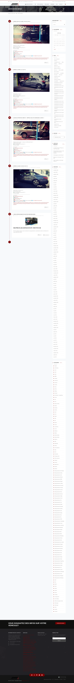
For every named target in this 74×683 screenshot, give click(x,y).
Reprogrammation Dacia (58, 491)
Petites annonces (57, 458)
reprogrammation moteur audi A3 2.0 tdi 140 (59, 93)
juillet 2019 (55, 180)
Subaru (56, 588)
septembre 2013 (56, 327)
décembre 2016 (56, 245)
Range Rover (57, 464)
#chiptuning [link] (15, 155)
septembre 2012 (56, 352)
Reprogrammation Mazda (58, 529)
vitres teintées (56, 127)
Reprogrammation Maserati (59, 527)
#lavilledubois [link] (28, 155)
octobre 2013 (55, 325)
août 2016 (55, 254)
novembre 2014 (56, 298)
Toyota (56, 592)
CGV (28, 680)
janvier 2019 (55, 193)
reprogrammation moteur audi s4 (59, 95)
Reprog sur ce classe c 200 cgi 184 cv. (21, 21)
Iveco (55, 414)
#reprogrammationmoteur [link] (45, 154)
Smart (56, 586)
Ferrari (56, 397)
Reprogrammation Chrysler (59, 487)
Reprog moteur (29, 4)
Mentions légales (24, 680)
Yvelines (56, 611)
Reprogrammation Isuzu (58, 510)
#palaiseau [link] (14, 156)
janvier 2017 (55, 243)
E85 (35, 4)
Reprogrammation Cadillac (59, 483)
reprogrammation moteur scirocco (57, 119)
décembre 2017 (56, 220)
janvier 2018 (55, 218)
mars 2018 (55, 214)
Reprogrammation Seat (58, 554)
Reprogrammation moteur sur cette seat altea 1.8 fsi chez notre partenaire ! (59, 152)
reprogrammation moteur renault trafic (59, 117)
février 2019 (55, 191)
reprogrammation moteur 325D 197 (58, 88)
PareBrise (52, 4)
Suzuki (56, 590)
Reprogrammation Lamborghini (59, 521)
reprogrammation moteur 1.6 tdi (58, 85)
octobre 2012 (55, 350)
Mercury (56, 439)
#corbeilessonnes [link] (36, 154)
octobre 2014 (55, 300)
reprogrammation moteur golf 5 (58, 104)
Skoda (56, 584)
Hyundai (56, 407)
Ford (55, 401)
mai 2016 (55, 260)
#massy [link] (46, 155)
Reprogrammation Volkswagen (59, 571)
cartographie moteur (57, 62)
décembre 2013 (56, 321)
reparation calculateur (57, 79)
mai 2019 (55, 184)
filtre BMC (62, 73)
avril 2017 (55, 237)
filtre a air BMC (31, 643)
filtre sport (60, 74)
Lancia (56, 424)
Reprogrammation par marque (59, 542)
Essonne (56, 393)
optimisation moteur (57, 76)
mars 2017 (55, 239)
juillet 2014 (55, 306)
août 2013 (55, 329)
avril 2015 (55, 287)
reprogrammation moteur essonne (59, 102)
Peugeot (56, 460)
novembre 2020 (56, 170)
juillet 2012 (55, 354)
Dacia (55, 386)
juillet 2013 (55, 331)
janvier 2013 (55, 344)
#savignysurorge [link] (42, 155)
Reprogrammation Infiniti (58, 508)
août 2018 (55, 203)
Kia (55, 420)
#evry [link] (33, 154)
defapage (55, 63)
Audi (55, 372)
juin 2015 (55, 283)
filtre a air (25, 643)
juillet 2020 (55, 178)
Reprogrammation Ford (58, 502)
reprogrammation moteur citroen (59, 101)
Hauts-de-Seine (57, 403)
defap (62, 62)
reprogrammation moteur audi (58, 89)
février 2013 (55, 342)
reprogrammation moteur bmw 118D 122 (58, 99)
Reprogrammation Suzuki (58, 565)
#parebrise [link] (21, 55)
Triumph (56, 594)
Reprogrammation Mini (58, 533)
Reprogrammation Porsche (59, 546)
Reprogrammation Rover (58, 550)
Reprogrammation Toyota (58, 569)
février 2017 (55, 241)
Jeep (55, 418)
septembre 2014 (56, 302)
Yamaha (56, 609)
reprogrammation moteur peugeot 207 (59, 113)
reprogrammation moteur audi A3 (59, 91)
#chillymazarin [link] (33, 155)
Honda (56, 405)
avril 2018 (55, 212)
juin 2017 (55, 233)
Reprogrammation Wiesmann (59, 577)
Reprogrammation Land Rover (59, 525)
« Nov (55, 49)
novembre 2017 (56, 222)
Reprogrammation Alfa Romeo (59, 470)
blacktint (55, 60)
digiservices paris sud (57, 68)
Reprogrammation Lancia (58, 523)
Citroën (56, 384)
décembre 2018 (56, 195)
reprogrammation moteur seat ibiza (58, 122)
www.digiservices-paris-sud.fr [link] (37, 55)
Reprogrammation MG (58, 531)
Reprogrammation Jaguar (58, 512)
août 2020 (55, 176)
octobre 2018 (55, 199)
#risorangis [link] (24, 155)
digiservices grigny (57, 66)
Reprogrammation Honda (58, 504)
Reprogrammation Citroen (59, 489)
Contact (61, 4)
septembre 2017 (56, 226)
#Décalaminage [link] (17, 53)
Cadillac (56, 378)
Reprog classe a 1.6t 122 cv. (19, 69)
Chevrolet (56, 380)
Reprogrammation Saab (58, 552)
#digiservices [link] (15, 154)
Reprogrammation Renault (59, 548)
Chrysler (56, 382)
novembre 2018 (56, 197)
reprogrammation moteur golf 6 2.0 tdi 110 (58, 108)
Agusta (56, 365)
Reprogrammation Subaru (58, 563)
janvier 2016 (55, 268)
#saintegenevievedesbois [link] (28, 154)
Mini (55, 441)
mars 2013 (55, 340)
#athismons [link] (21, 155)
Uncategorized (57, 596)
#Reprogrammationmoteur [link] (19, 51)
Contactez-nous (60, 623)
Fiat (55, 399)
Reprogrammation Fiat (58, 500)
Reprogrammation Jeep (58, 514)
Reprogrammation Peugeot (59, 544)
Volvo (56, 607)
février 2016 (55, 266)
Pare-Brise (61, 679)
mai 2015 (55, 285)
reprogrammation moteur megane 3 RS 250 (59, 110)
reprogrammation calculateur (58, 82)
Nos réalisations (37, 22)
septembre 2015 (56, 277)
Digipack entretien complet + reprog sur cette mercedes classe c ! (28, 117)
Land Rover (56, 426)
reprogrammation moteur (57, 84)
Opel (55, 449)
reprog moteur (34, 649)
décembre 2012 (56, 346)
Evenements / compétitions (59, 395)
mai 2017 (55, 235)
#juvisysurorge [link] (22, 154)
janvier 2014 (55, 319)
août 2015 (55, 279)
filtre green (55, 74)
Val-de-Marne (57, 598)
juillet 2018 (55, 205)
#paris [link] (40, 154)
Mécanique (47, 4)
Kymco (56, 422)
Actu (57, 4)
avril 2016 (55, 262)
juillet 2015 (55, 281)
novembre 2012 (56, 348)
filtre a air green (56, 71)
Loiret (56, 428)
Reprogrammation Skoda (58, 556)
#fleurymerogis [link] (37, 155)
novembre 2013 (56, 323)
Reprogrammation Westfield (59, 575)
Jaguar (56, 416)
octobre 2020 (55, 172)
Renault (56, 466)
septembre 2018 (56, 201)
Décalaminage (40, 4)
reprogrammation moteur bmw (28, 659)
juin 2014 (55, 308)
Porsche (56, 462)
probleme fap (33, 648)
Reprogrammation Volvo (58, 573)
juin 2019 (55, 182)
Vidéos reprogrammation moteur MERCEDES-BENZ (24, 214)
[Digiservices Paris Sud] (14, 4)
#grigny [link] (18, 154)
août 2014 (55, 304)
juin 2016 (55, 258)
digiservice (60, 63)
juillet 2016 (55, 256)
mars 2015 (55, 289)
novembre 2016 (56, 247)
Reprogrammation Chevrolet (59, 485)
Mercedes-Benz (33, 22)
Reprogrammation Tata (58, 567)
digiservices (56, 65)
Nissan (56, 445)
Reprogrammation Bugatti (59, 481)
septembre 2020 (56, 174)
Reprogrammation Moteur (48, 679)
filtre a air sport (56, 73)
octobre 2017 (55, 224)
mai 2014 (55, 310)
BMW (56, 376)
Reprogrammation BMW (58, 479)
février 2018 (55, 216)
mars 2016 (55, 264)
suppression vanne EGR (57, 125)
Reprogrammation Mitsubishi (59, 535)
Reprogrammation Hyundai (59, 506)
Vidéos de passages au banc (39, 215)
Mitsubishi (56, 443)
